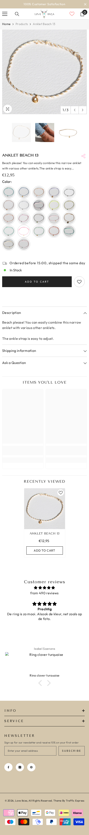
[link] (22, 450)
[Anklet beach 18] (23, 231)
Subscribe (71, 750)
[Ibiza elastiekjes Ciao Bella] (44, 662)
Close (85, 4)
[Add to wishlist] (79, 281)
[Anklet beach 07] (23, 205)
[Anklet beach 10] (69, 205)
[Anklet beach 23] (23, 244)
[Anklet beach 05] (69, 192)
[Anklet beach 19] (38, 231)
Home (6, 24)
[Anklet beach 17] (8, 231)
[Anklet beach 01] (8, 192)
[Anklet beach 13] (44, 508)
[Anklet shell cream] (8, 218)
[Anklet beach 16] (69, 218)
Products (22, 24)
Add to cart (37, 281)
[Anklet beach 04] (54, 192)
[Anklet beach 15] (54, 218)
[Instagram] (20, 767)
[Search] (17, 14)
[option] (44, 4)
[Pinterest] (31, 767)
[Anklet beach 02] (23, 192)
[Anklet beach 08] (38, 205)
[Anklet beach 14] (38, 218)
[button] (74, 110)
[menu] (4, 13)
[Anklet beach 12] (23, 218)
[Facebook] (8, 767)
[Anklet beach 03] (38, 192)
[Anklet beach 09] (54, 205)
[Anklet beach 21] (69, 231)
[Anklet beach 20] (54, 231)
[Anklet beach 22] (8, 244)
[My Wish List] (72, 13)
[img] (44, 587)
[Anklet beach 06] (8, 205)
